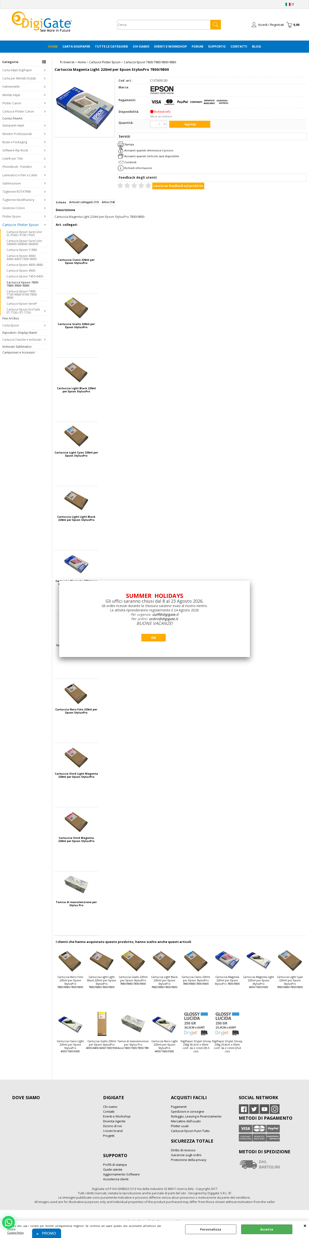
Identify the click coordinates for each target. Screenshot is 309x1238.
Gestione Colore (13, 208)
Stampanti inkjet (13, 125)
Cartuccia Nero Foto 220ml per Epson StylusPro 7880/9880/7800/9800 (76, 711)
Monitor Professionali (17, 134)
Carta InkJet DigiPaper (17, 70)
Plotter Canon (11, 103)
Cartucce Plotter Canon (18, 111)
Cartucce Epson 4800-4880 (25, 265)
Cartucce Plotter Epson (20, 224)
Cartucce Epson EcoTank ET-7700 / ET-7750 (23, 311)
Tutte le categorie (111, 46)
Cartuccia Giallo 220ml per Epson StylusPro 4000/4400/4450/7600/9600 (101, 1045)
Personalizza (210, 1229)
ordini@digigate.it (163, 618)
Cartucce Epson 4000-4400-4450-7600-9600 (21, 257)
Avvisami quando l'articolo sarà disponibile (151, 156)
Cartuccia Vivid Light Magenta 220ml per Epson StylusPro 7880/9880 (76, 775)
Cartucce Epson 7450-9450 (25, 276)
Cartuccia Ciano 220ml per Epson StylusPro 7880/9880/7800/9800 (76, 261)
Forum (197, 46)
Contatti (239, 46)
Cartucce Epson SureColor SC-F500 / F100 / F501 (24, 233)
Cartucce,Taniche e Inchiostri (22, 340)
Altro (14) (108, 202)
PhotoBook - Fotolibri (17, 167)
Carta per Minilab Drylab (19, 78)
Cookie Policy (15, 1232)
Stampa (129, 144)
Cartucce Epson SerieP (22, 304)
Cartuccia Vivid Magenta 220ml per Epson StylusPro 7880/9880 (76, 839)
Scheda (61, 202)
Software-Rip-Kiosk (15, 150)
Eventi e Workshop (170, 46)
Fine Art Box (10, 318)
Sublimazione (11, 183)
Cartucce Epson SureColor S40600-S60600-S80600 (24, 242)
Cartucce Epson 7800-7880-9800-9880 (23, 284)
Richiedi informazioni (138, 168)
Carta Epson (10, 325)
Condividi (130, 162)
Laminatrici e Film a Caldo (19, 175)
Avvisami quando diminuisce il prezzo (148, 150)
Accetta (266, 1229)
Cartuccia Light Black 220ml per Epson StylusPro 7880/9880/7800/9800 (76, 390)
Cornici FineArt (12, 118)
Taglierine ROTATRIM (16, 192)
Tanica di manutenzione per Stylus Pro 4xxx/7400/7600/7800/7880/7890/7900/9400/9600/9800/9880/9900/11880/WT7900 (76, 903)
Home (53, 46)
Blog (256, 46)
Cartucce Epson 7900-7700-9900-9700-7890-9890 (22, 294)
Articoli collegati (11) (84, 202)
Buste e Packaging (14, 142)
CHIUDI (305, 1225)
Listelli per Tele (12, 158)
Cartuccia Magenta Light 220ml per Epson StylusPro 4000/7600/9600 (258, 982)
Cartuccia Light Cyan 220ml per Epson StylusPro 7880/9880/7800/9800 (76, 454)
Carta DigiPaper (76, 46)
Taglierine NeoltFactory (18, 200)
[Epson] (162, 93)
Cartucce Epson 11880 (22, 250)
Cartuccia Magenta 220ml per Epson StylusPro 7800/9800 (227, 980)
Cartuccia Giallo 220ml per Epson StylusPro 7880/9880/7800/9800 (76, 325)
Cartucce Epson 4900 (21, 271)
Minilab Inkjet (11, 95)
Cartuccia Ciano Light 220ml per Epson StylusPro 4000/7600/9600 (70, 1046)
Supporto (217, 46)
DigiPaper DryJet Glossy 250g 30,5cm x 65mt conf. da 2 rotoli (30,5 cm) (196, 1046)
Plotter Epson (11, 216)
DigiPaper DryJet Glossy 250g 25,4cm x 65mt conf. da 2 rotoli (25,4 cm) (227, 1046)
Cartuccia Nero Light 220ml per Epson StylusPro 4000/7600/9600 (164, 1046)
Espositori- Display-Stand (19, 333)
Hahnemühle (11, 87)
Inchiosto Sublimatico (17, 347)
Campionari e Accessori (18, 352)
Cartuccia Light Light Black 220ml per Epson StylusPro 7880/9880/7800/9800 (76, 518)
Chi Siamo (141, 46)
